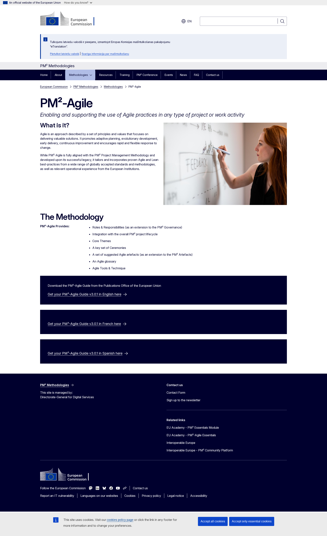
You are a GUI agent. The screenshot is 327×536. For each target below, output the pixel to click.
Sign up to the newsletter (183, 400)
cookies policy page (120, 519)
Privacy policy (151, 496)
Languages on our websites (99, 496)
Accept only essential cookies (252, 521)
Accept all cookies (213, 521)
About (58, 74)
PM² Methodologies (85, 86)
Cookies (129, 496)
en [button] (189, 21)
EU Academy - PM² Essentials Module (193, 427)
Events (169, 74)
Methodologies (78, 74)
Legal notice (175, 496)
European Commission (54, 86)
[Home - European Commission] (70, 18)
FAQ (196, 74)
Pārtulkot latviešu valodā (64, 53)
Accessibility (198, 496)
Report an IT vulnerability (57, 496)
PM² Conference (147, 74)
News (183, 74)
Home (44, 74)
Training (125, 74)
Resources (106, 74)
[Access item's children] (92, 75)
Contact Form (176, 392)
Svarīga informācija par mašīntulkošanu (105, 53)
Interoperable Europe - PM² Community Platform (200, 450)
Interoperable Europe (181, 443)
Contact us (212, 74)
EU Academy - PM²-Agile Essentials (191, 435)
